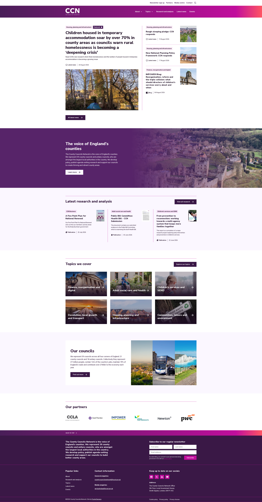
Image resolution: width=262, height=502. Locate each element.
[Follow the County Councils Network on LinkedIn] (162, 477)
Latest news (181, 12)
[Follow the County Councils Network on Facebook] (151, 477)
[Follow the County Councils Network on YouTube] (167, 477)
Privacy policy (163, 499)
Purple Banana (96, 499)
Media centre (179, 3)
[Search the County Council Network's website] (195, 3)
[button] (138, 11)
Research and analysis (164, 12)
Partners (169, 3)
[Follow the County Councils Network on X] (157, 477)
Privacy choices (175, 499)
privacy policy (168, 458)
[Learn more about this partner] (72, 418)
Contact (189, 3)
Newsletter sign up (157, 3)
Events (192, 12)
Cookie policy (153, 499)
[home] (72, 12)
